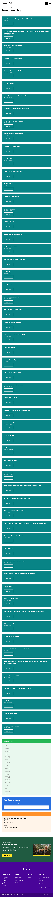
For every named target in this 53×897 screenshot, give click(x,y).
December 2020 (7, 777)
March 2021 (7, 774)
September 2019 (7, 791)
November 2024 (7, 751)
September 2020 (7, 782)
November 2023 (7, 757)
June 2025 (6, 747)
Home (3, 8)
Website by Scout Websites (45, 894)
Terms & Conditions (19, 880)
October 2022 (7, 763)
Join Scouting (5, 877)
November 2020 (7, 779)
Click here (47, 887)
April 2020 (6, 785)
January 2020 (7, 788)
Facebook (29, 877)
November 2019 (7, 790)
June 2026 (5, 745)
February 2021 (7, 776)
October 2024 (7, 753)
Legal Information (18, 877)
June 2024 (6, 754)
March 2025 (7, 748)
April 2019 (6, 793)
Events (3, 884)
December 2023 (7, 756)
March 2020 (7, 787)
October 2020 (7, 780)
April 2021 (6, 773)
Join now (26, 807)
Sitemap (16, 879)
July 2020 (6, 783)
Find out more (7, 855)
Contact (4, 885)
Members (4, 879)
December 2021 (7, 768)
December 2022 (7, 762)
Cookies (16, 882)
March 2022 (7, 767)
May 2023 (6, 759)
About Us (4, 880)
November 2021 (7, 770)
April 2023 (6, 760)
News (7, 8)
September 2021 (7, 771)
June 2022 (6, 765)
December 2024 (7, 750)
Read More (8, 24)
